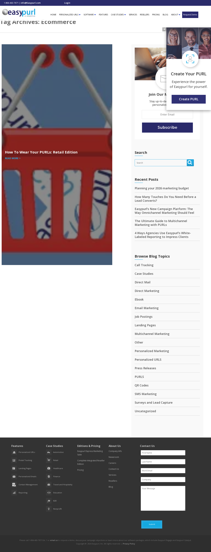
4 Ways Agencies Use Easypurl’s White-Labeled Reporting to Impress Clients (163, 235)
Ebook (139, 299)
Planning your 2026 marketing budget (162, 188)
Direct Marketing (147, 291)
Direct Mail (143, 282)
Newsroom (114, 457)
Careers (112, 463)
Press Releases (145, 368)
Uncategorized (145, 411)
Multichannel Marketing (152, 334)
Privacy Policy (129, 543)
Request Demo (190, 14)
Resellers (113, 480)
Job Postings (143, 317)
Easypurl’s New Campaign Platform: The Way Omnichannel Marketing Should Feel (164, 211)
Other (139, 342)
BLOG (165, 14)
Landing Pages (145, 325)
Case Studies (144, 274)
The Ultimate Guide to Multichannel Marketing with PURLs (161, 223)
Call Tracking (144, 265)
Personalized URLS (148, 360)
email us (54, 540)
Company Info (115, 451)
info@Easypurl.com (31, 2)
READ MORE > (13, 158)
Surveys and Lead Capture (154, 402)
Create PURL (188, 99)
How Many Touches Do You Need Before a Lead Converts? (165, 199)
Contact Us (114, 469)
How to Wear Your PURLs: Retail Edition (41, 152)
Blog (111, 486)
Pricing (80, 470)
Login (67, 2)
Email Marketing (147, 308)
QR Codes (142, 385)
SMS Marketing (146, 394)
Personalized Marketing (152, 351)
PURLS (139, 377)
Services (112, 475)
